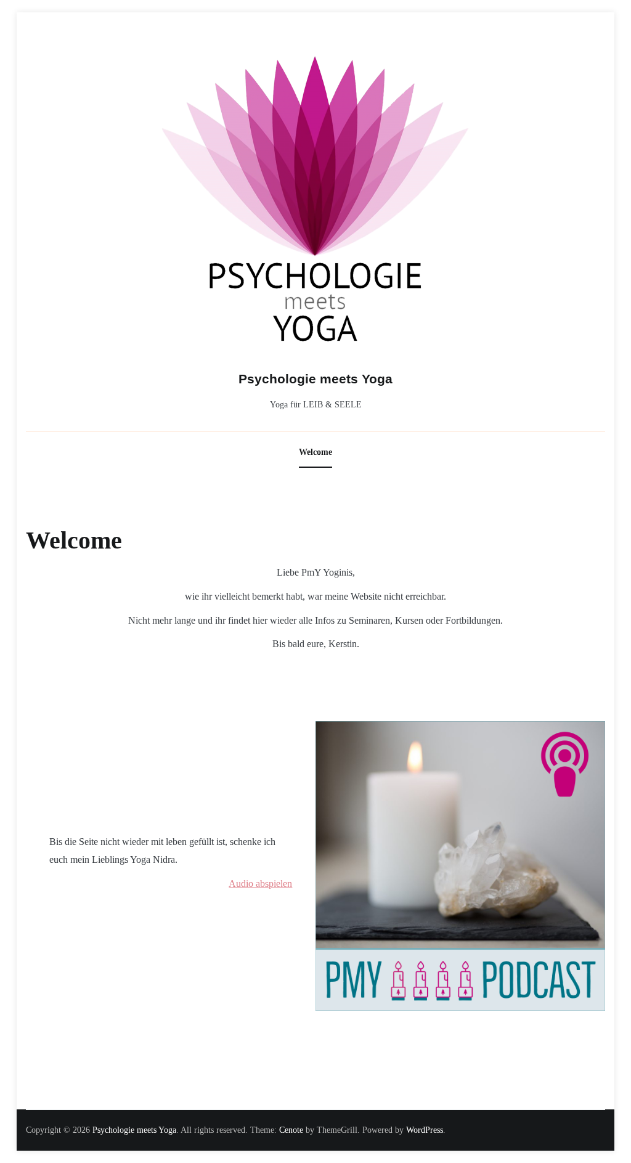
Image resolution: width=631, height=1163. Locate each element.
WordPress (424, 1130)
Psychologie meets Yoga (315, 379)
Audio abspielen (260, 883)
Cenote (291, 1130)
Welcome (315, 452)
